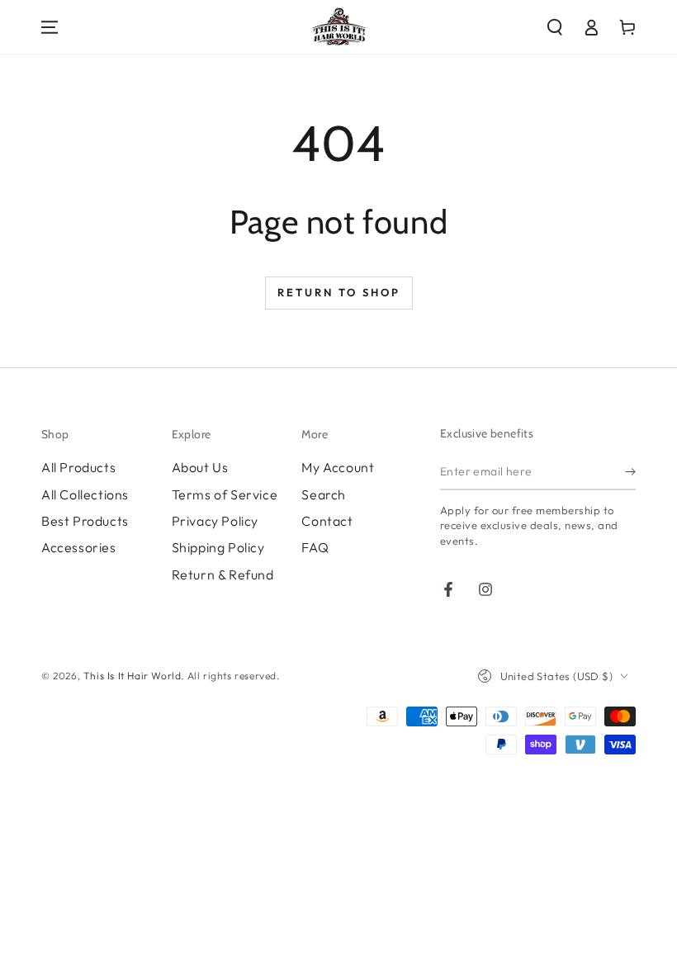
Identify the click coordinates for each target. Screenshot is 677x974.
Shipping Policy (218, 547)
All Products (78, 467)
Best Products (85, 521)
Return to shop (338, 292)
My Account (337, 467)
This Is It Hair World (132, 675)
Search (323, 494)
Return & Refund (223, 574)
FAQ (315, 547)
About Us (200, 467)
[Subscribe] (630, 471)
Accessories (78, 547)
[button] (555, 27)
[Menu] (49, 27)
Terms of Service (225, 494)
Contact (327, 521)
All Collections (85, 494)
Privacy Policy (215, 521)
